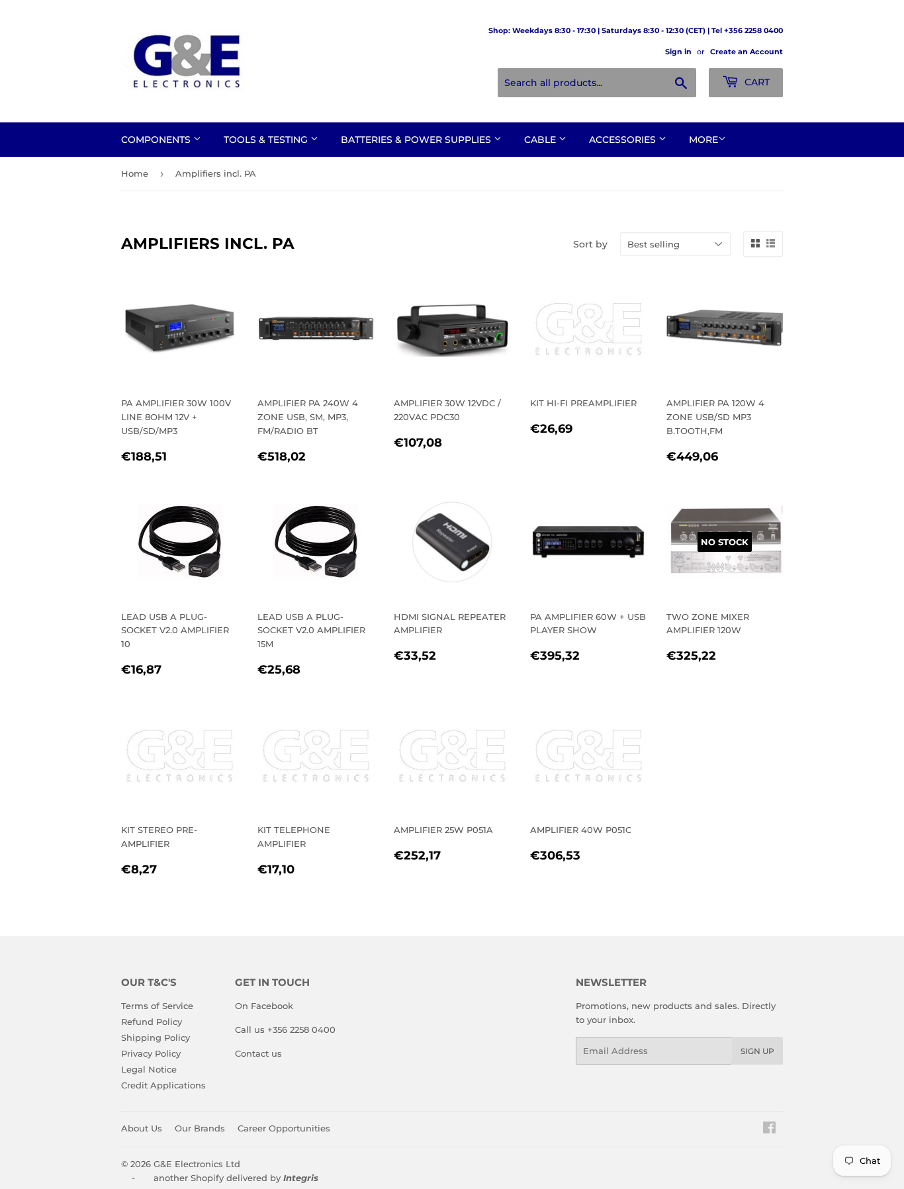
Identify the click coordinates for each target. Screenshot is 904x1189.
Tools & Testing (267, 140)
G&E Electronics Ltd (197, 1164)
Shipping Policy (155, 1037)
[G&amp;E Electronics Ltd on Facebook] (769, 1129)
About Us (141, 1128)
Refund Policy (151, 1021)
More (703, 140)
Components (157, 140)
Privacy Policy (151, 1053)
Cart (756, 82)
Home (134, 173)
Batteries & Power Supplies (417, 140)
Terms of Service (157, 1005)
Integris (300, 1177)
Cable (541, 140)
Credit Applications (163, 1085)
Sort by (590, 244)
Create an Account (746, 51)
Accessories (623, 140)
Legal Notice (149, 1069)
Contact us (258, 1053)
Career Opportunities (284, 1128)
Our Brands (200, 1128)
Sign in (678, 51)
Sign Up (757, 1051)
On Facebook (264, 1005)
